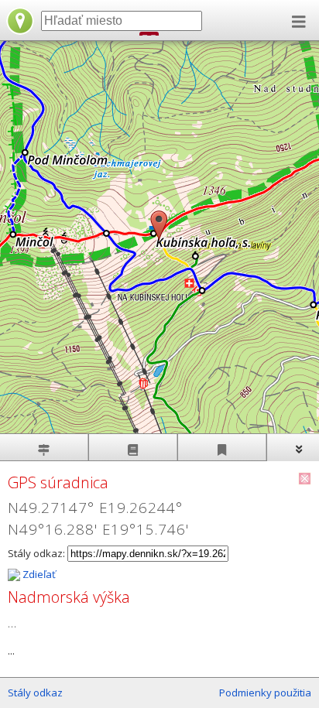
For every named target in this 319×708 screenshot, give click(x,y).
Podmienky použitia (265, 692)
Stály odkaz (35, 692)
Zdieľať (38, 574)
